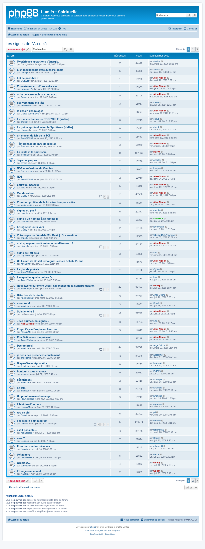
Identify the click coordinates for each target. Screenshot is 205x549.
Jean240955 (27, 138)
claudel (24, 221)
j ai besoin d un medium (32, 420)
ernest (24, 163)
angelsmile (26, 358)
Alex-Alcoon (159, 78)
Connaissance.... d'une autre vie (37, 86)
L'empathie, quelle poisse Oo (35, 277)
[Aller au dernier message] (162, 61)
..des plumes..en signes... (33, 321)
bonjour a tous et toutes (32, 371)
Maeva (156, 152)
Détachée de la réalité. (30, 295)
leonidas (25, 155)
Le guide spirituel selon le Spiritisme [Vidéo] (45, 127)
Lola (155, 252)
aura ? (21, 438)
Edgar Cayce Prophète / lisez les (37, 329)
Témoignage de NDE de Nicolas (36, 143)
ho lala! (21, 387)
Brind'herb (26, 105)
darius (156, 454)
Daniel (24, 415)
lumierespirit (26, 205)
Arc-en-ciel (23, 412)
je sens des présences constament (38, 355)
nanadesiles (26, 433)
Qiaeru (117, 530)
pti (154, 412)
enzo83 (24, 238)
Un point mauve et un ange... (35, 396)
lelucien (157, 168)
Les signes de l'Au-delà (26, 43)
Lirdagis (24, 72)
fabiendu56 (158, 430)
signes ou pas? (26, 210)
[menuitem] (40, 28)
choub (24, 122)
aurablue (157, 404)
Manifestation (25, 193)
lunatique (25, 306)
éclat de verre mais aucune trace (37, 94)
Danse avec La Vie (30, 113)
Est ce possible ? (27, 78)
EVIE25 (157, 371)
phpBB (93, 527)
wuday (156, 285)
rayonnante (158, 226)
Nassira (24, 449)
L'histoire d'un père (29, 404)
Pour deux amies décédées (33, 446)
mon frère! (23, 303)
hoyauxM (25, 255)
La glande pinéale (28, 269)
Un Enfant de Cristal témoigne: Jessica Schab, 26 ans (50, 261)
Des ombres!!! (25, 345)
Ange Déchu (27, 280)
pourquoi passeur (28, 184)
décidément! (24, 379)
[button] (197, 49)
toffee (156, 102)
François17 (26, 89)
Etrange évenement (29, 471)
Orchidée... (24, 462)
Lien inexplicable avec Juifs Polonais (40, 69)
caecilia (24, 213)
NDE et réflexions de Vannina (35, 168)
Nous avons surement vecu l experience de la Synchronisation (55, 285)
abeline (156, 61)
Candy (24, 196)
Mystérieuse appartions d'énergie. (38, 61)
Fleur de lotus (27, 399)
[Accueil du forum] (24, 13)
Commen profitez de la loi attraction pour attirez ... (48, 202)
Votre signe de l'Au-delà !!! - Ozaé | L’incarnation (47, 235)
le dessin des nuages (30, 110)
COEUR (25, 81)
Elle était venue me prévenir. (34, 337)
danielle (24, 423)
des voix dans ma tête (30, 102)
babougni (25, 465)
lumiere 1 (158, 218)
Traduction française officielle (98, 530)
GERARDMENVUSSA (164, 235)
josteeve (25, 374)
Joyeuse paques (27, 160)
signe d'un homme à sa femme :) (37, 218)
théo (23, 187)
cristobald (158, 446)
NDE (19, 176)
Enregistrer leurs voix (30, 226)
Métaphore (23, 454)
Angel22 (157, 160)
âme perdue (26, 146)
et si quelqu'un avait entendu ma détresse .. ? (45, 243)
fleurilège (25, 366)
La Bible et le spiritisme (31, 152)
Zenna (24, 97)
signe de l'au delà (28, 252)
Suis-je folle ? (25, 311)
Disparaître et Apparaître (32, 363)
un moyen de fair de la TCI (33, 135)
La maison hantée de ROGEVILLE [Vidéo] (42, 119)
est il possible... (27, 430)
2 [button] (193, 49)
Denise (24, 441)
